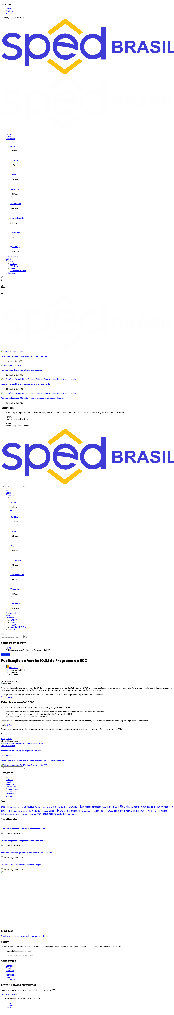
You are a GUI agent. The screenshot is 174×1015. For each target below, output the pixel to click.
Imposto (158, 806)
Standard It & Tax (18, 270)
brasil (3, 807)
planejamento (75, 811)
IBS (152, 807)
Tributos (66, 814)
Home (8, 134)
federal (105, 807)
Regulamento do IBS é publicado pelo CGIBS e (21, 370)
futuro (130, 807)
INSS (10, 811)
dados (40, 807)
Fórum (9, 13)
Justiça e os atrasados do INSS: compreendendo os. (24, 828)
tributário (74, 814)
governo (145, 806)
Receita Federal (109, 811)
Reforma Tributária (132, 811)
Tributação (58, 814)
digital (54, 806)
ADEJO (13, 263)
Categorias (10, 138)
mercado (44, 811)
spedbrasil (13, 667)
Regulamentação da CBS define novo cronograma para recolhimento (32, 398)
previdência (91, 811)
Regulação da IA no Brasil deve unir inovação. (21, 865)
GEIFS (8, 259)
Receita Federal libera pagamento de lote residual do (25, 384)
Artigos (13, 146)
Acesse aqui (6, 697)
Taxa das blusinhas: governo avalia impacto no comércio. (26, 853)
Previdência (15, 203)
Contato (9, 11)
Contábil (14, 160)
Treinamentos (12, 256)
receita (99, 811)
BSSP (12, 268)
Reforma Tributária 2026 (149, 811)
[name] (12, 351)
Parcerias (10, 261)
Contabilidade (29, 806)
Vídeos (9, 796)
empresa (87, 807)
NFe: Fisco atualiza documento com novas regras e (24, 356)
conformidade (15, 807)
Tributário (15, 247)
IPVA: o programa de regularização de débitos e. (23, 840)
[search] (24, 486)
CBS (8, 807)
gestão (137, 806)
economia (76, 806)
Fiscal (13, 175)
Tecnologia (15, 232)
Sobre (8, 9)
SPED (9, 725)
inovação (4, 811)
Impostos (168, 806)
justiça (25, 811)
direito (66, 807)
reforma (119, 810)
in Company (11, 273)
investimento (17, 811)
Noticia (9, 738)
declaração (46, 807)
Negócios (14, 189)
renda (24, 814)
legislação (34, 810)
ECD (3, 738)
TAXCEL (14, 266)
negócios (52, 811)
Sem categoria (17, 218)
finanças (113, 806)
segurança (31, 814)
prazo (84, 811)
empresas (96, 807)
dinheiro (60, 807)
